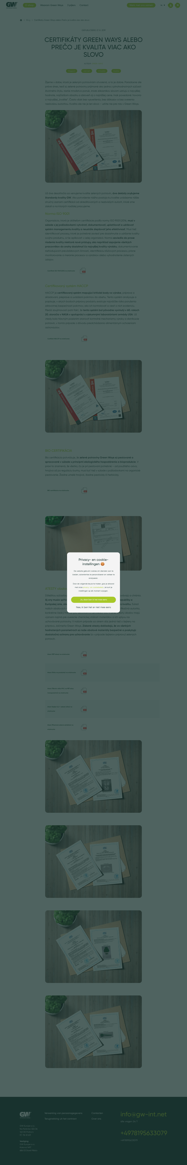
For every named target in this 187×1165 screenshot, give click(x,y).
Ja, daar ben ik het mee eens (93, 599)
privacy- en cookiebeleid (93, 587)
